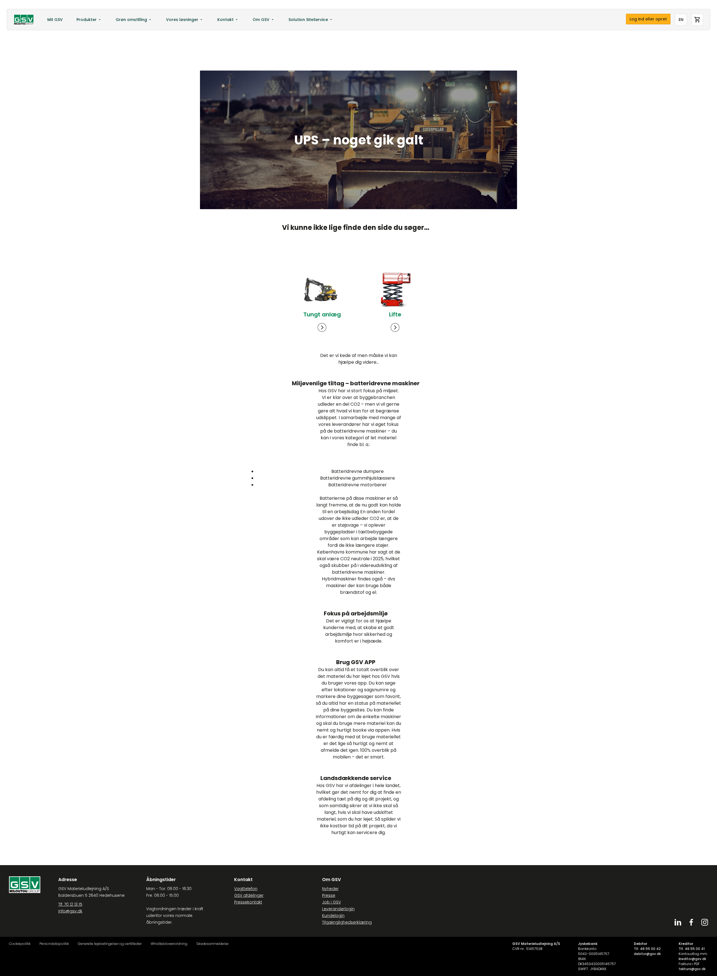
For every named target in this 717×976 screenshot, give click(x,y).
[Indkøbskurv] (697, 19)
